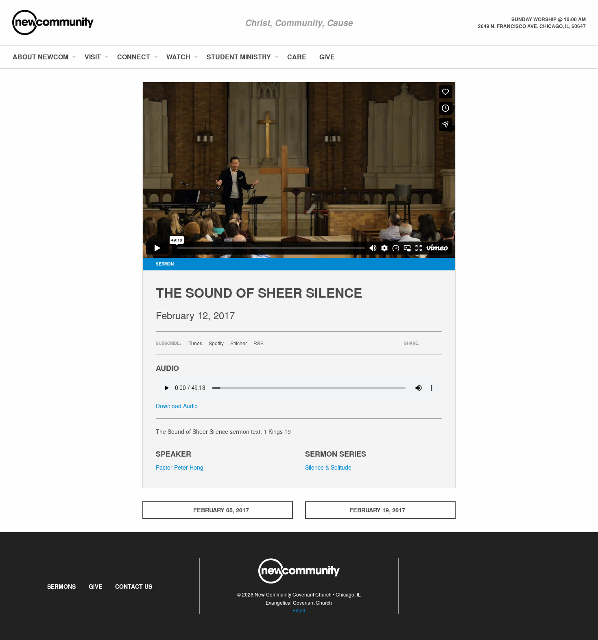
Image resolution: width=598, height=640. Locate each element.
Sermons (61, 586)
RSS (258, 343)
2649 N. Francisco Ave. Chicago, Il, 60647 (532, 26)
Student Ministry (239, 56)
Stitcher (238, 343)
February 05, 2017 (221, 510)
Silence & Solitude (328, 467)
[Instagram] (585, 57)
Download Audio (177, 406)
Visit (93, 56)
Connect (133, 56)
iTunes (195, 343)
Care (296, 56)
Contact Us (133, 586)
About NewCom (40, 56)
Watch (178, 56)
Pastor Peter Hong (179, 467)
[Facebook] (572, 57)
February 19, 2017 (377, 510)
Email (298, 610)
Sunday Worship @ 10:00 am (548, 19)
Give (327, 56)
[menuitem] (42, 57)
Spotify (216, 343)
